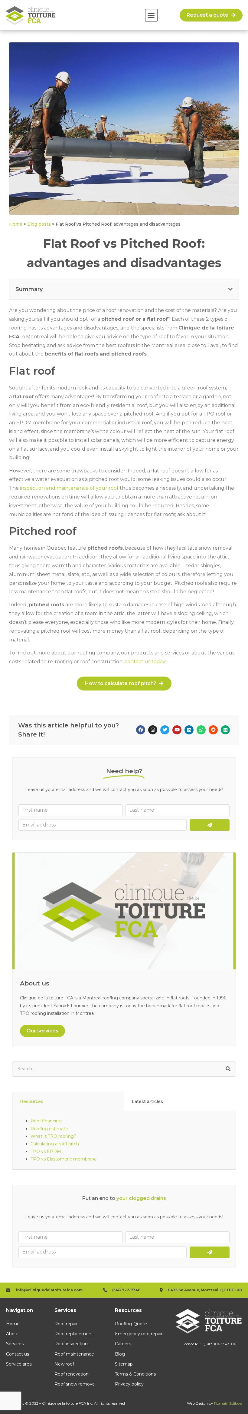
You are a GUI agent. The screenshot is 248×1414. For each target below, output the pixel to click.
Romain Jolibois (228, 1403)
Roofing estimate (49, 1128)
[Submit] (210, 825)
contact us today (145, 661)
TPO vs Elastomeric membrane (64, 1159)
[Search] (228, 1069)
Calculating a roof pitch (55, 1144)
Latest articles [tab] (147, 1101)
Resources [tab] (31, 1101)
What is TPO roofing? (53, 1136)
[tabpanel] (124, 1140)
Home (15, 224)
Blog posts (39, 224)
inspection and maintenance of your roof (69, 488)
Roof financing (46, 1121)
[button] (151, 15)
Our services (42, 1031)
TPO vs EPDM (46, 1151)
